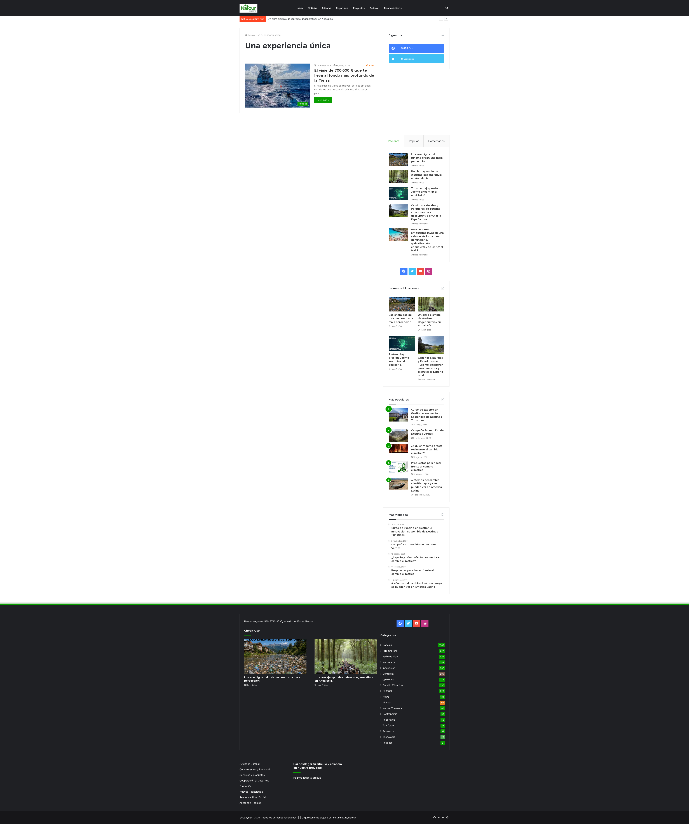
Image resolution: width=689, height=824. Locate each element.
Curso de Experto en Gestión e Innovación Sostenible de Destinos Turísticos (426, 415)
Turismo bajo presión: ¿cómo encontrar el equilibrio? (297, 18)
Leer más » (323, 100)
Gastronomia (390, 714)
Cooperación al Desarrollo (254, 780)
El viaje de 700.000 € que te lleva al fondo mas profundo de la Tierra (344, 75)
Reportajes (342, 8)
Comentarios (436, 141)
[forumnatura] (248, 8)
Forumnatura (390, 650)
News (386, 696)
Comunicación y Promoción (255, 769)
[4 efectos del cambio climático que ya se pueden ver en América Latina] (398, 484)
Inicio (300, 8)
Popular (414, 141)
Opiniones (388, 679)
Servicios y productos (252, 775)
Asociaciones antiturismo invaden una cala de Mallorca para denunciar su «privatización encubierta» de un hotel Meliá (427, 240)
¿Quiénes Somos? (250, 763)
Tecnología (389, 736)
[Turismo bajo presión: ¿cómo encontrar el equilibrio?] (398, 193)
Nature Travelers (392, 708)
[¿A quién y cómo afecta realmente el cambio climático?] (398, 448)
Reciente (393, 141)
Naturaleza (389, 662)
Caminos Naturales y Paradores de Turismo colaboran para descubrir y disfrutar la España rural (426, 212)
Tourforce (388, 725)
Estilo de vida (390, 656)
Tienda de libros (393, 8)
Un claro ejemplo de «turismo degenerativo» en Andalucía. (426, 175)
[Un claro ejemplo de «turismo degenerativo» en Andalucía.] (398, 176)
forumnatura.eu (324, 65)
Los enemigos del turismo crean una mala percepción (427, 158)
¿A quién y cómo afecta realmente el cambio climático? (426, 449)
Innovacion (389, 668)
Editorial (326, 8)
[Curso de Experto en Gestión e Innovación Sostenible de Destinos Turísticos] (398, 415)
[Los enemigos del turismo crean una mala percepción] (398, 159)
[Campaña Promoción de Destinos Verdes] (398, 435)
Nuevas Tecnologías (251, 791)
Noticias (312, 8)
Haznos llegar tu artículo (307, 777)
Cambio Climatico (393, 685)
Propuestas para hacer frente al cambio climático (426, 466)
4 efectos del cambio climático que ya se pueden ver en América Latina (426, 485)
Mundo (386, 702)
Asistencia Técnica (250, 802)
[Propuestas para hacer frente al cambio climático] (398, 467)
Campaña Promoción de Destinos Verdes (427, 432)
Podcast (374, 8)
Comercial (388, 673)
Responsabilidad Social (253, 797)
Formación (246, 786)
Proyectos (359, 8)
